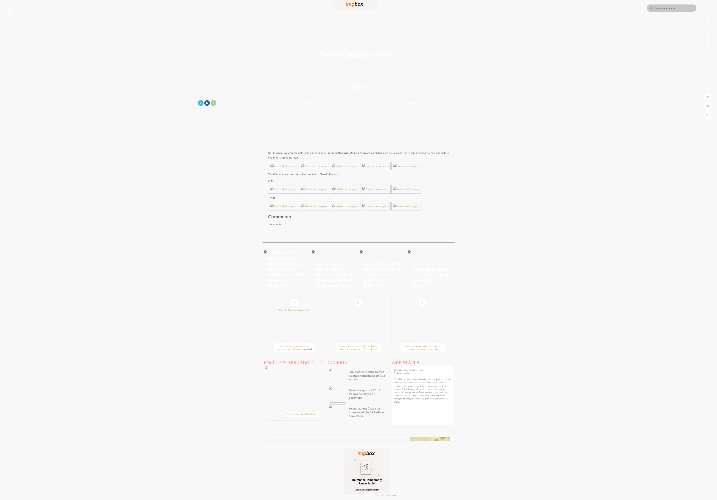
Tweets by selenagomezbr (295, 310)
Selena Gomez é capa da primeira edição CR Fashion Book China (366, 412)
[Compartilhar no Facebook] (207, 102)
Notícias (357, 87)
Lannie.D (391, 495)
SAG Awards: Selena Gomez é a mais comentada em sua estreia (367, 375)
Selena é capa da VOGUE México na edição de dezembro (364, 393)
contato (406, 370)
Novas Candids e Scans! (358, 54)
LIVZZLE (379, 495)
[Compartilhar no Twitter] (201, 102)
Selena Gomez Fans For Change (302, 414)
